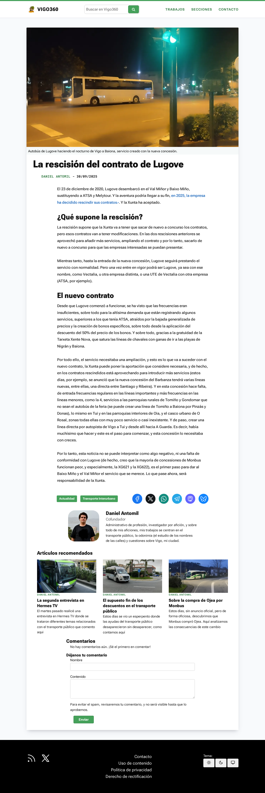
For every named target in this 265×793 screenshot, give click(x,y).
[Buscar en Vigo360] (133, 9)
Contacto (228, 9)
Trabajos (175, 9)
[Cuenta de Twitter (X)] (46, 758)
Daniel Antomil (55, 176)
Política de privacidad (131, 769)
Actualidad (67, 498)
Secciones (201, 9)
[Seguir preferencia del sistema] (232, 763)
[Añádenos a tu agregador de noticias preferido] (31, 758)
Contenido (78, 677)
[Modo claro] (208, 763)
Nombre (76, 660)
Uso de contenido (135, 763)
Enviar (84, 720)
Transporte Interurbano (99, 498)
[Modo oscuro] (220, 763)
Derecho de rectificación (129, 776)
